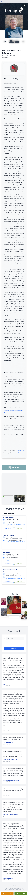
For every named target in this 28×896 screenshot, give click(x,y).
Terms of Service (18, 889)
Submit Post (14, 648)
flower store (21, 453)
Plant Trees (19, 528)
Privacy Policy (10, 889)
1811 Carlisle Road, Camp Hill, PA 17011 (15, 578)
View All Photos (14, 617)
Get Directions (8, 528)
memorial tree (20, 450)
